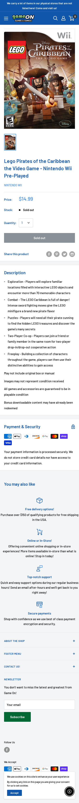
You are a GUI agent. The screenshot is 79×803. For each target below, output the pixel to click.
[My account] (63, 18)
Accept (14, 792)
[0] (71, 18)
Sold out (39, 238)
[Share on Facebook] (49, 254)
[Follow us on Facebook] (7, 750)
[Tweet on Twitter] (64, 254)
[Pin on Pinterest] (57, 254)
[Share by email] (72, 254)
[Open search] (55, 18)
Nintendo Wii (13, 185)
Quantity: (10, 223)
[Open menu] (6, 18)
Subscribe (17, 717)
